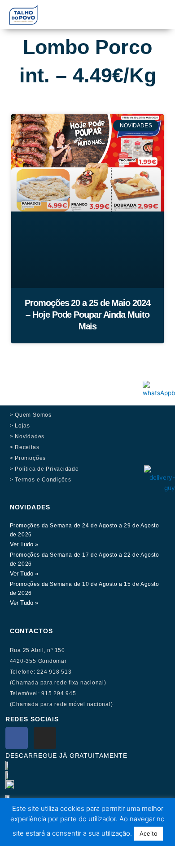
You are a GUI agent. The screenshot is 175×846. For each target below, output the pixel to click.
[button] (118, 9)
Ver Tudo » (24, 544)
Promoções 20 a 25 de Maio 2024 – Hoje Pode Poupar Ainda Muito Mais (87, 314)
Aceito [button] (149, 833)
